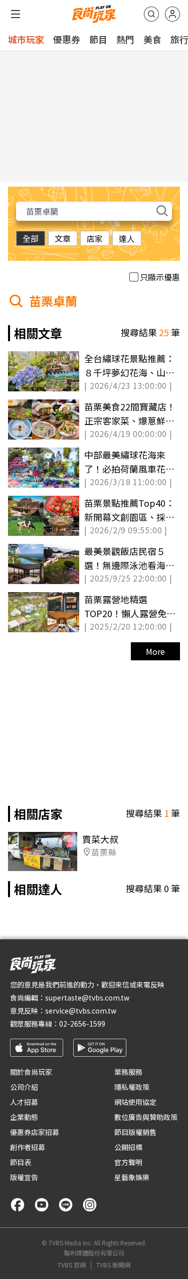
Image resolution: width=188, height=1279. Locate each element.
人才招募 (24, 1102)
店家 (95, 238)
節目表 (20, 1162)
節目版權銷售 (135, 1132)
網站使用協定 (135, 1102)
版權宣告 (24, 1177)
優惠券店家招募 (34, 1132)
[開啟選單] (15, 14)
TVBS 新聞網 (113, 1265)
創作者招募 (27, 1147)
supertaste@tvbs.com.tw (87, 997)
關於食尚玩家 (31, 1072)
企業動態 (24, 1117)
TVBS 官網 (72, 1265)
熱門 (125, 39)
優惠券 (66, 39)
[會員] (172, 14)
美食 (152, 39)
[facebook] (17, 1204)
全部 (31, 238)
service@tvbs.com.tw (80, 1011)
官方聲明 (128, 1162)
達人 (127, 238)
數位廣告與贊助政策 (145, 1117)
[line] (65, 1204)
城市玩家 (26, 39)
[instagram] (89, 1204)
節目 (98, 39)
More (155, 651)
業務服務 (128, 1072)
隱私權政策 (131, 1087)
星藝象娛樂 (131, 1177)
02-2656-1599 (82, 1024)
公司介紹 (24, 1087)
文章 (63, 238)
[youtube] (41, 1204)
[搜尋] (151, 14)
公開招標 (128, 1147)
